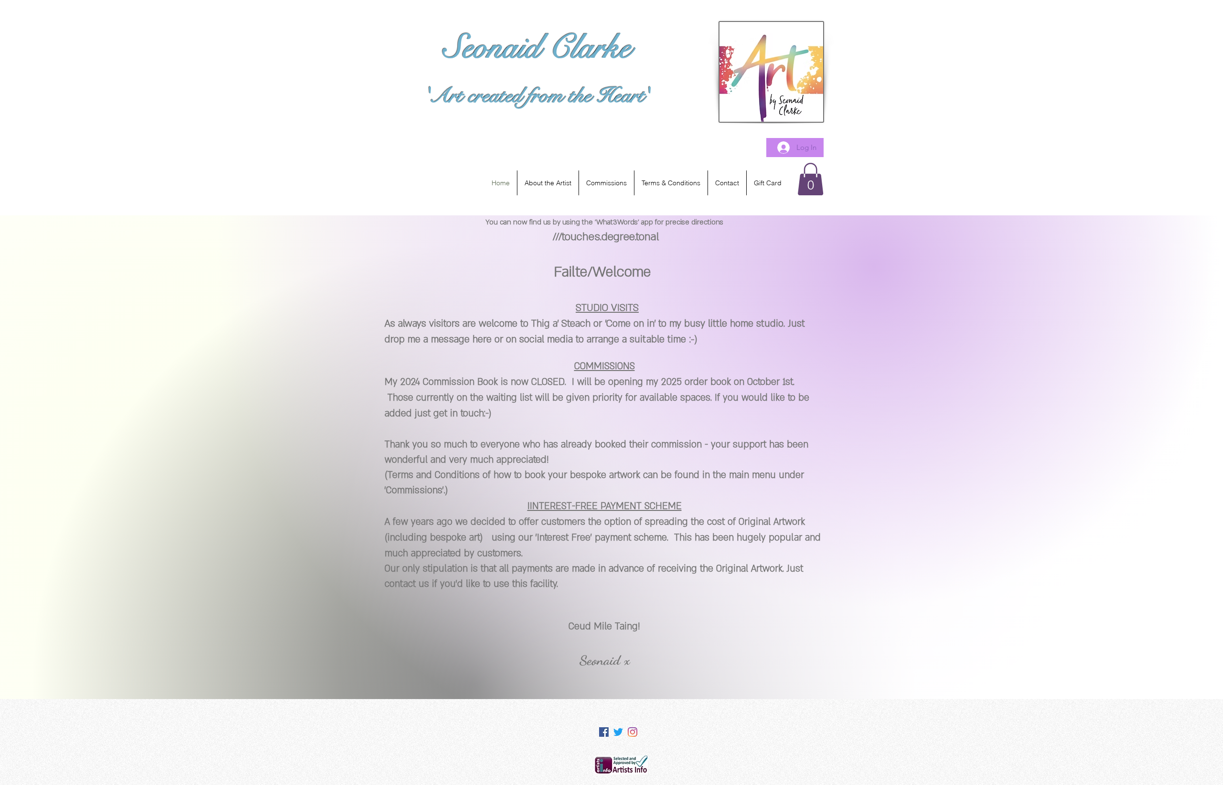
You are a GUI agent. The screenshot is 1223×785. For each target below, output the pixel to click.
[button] (810, 179)
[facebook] (604, 732)
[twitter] (618, 732)
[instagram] (632, 732)
